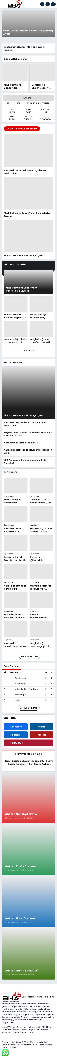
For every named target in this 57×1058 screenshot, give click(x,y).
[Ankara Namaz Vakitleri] (28, 955)
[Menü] (4, 4)
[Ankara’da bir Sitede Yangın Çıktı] (28, 442)
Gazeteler (46, 103)
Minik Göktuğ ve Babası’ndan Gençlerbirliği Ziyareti (21, 289)
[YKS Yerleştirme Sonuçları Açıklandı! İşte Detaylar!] (28, 462)
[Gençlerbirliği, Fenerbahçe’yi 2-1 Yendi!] (41, 634)
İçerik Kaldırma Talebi (27, 1044)
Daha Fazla (28, 350)
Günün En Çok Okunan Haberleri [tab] (22, 128)
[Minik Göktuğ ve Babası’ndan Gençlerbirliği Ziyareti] (28, 23)
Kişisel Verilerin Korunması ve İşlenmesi (21, 1027)
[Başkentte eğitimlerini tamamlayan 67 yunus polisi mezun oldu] (28, 434)
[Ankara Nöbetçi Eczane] (28, 798)
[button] (47, 4)
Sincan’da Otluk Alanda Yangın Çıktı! (23, 415)
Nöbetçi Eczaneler (14, 103)
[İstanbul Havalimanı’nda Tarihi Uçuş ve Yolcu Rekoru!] (41, 605)
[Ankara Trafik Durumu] (28, 850)
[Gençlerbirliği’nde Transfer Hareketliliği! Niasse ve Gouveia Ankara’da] (41, 332)
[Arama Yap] (42, 4)
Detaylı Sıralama (28, 707)
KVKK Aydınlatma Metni (24, 1032)
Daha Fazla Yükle (29, 656)
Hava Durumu (32, 103)
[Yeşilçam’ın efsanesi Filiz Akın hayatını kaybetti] (28, 48)
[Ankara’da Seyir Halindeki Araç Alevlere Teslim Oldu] (28, 154)
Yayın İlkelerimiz (9, 1044)
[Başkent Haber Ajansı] (15, 4)
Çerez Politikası (45, 1044)
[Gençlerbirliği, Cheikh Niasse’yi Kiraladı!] (42, 77)
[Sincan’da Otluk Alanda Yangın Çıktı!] (28, 238)
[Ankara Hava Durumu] (28, 902)
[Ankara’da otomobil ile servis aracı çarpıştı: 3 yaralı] (28, 451)
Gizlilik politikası (9, 1047)
